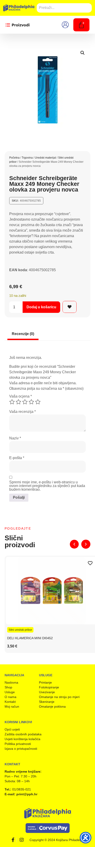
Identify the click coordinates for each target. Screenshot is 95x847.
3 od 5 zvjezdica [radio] (25, 402)
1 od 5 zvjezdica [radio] (12, 402)
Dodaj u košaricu (41, 307)
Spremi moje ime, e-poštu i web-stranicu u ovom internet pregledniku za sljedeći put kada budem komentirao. (47, 485)
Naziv (15, 438)
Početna (14, 157)
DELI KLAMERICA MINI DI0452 (30, 638)
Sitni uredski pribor (20, 629)
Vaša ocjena (20, 396)
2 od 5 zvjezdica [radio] (18, 402)
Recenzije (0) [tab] (23, 334)
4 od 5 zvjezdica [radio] (31, 402)
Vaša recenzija (22, 412)
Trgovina (27, 157)
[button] (82, 53)
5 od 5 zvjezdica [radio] (38, 402)
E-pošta (16, 458)
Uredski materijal (45, 157)
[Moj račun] (67, 24)
